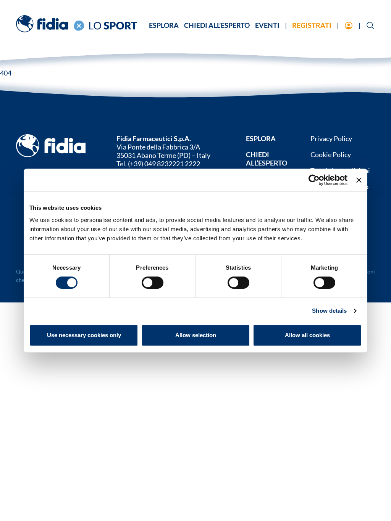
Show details (329, 310)
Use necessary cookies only (84, 335)
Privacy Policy (331, 138)
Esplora (164, 25)
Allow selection (195, 335)
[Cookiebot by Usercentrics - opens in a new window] (314, 180)
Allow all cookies (307, 335)
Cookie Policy (330, 154)
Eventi (267, 25)
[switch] (152, 283)
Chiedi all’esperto (217, 25)
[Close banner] (359, 180)
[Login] (348, 26)
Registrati (311, 25)
